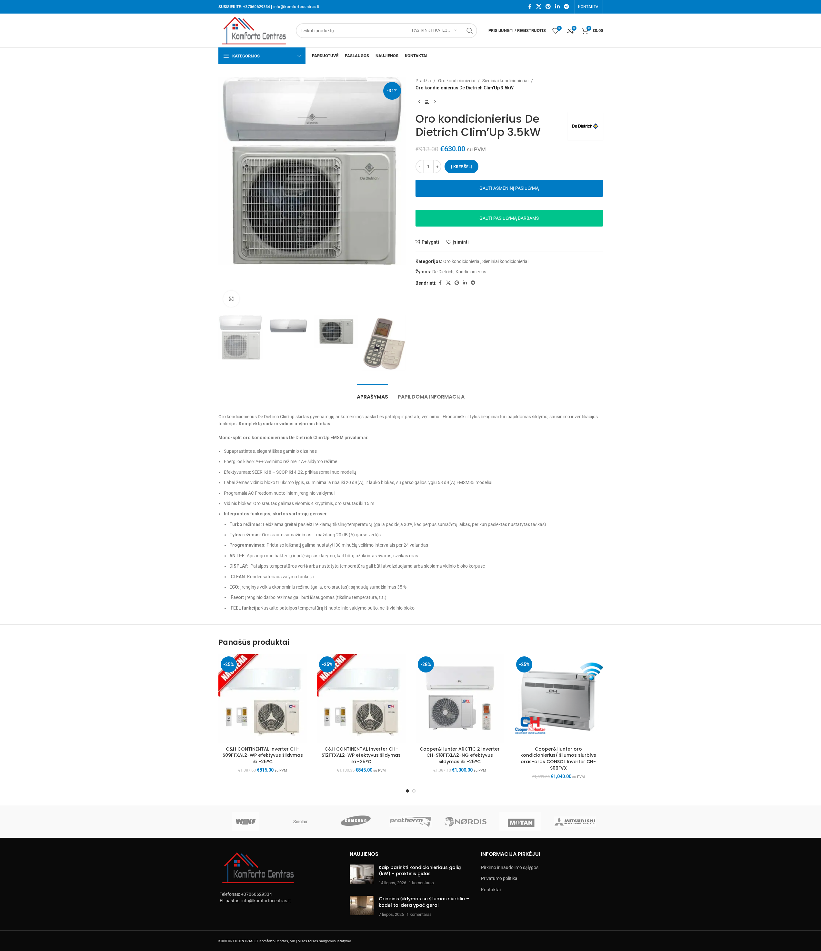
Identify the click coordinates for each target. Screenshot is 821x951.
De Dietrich (443, 271)
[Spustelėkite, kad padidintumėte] (231, 299)
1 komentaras (421, 882)
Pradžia (423, 80)
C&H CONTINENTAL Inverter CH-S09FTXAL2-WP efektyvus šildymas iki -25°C (263, 755)
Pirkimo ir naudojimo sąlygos (509, 867)
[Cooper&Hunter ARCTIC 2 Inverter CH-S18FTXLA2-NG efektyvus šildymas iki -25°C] (460, 698)
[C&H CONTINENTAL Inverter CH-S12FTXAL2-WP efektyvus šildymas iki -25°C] (361, 698)
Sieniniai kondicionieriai (505, 80)
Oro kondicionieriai (456, 80)
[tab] (372, 393)
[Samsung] (355, 821)
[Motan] (520, 821)
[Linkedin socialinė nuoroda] (557, 7)
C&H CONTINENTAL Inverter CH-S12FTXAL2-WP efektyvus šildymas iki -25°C (361, 755)
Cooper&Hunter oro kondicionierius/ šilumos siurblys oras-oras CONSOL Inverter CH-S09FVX (558, 758)
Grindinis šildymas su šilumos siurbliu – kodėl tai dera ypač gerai (424, 901)
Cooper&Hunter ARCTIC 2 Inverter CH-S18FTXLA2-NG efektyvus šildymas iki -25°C (460, 755)
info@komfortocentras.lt (296, 7)
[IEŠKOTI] (469, 30)
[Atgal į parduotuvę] (427, 102)
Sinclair (300, 821)
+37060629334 (256, 7)
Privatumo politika (499, 878)
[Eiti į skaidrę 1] (407, 791)
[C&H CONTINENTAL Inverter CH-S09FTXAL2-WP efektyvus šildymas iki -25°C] (262, 698)
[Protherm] (410, 821)
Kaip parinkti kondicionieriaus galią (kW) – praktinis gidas (420, 870)
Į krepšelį (461, 166)
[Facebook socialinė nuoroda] (530, 7)
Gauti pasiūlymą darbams (509, 218)
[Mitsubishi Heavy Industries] (575, 821)
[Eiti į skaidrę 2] (414, 791)
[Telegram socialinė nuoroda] (566, 7)
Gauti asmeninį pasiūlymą (509, 188)
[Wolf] (245, 821)
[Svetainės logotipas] (253, 30)
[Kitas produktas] (435, 102)
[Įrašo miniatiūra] (362, 875)
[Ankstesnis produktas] (419, 102)
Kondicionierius (471, 271)
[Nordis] (465, 821)
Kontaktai (491, 889)
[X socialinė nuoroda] (538, 7)
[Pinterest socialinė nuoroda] (548, 7)
